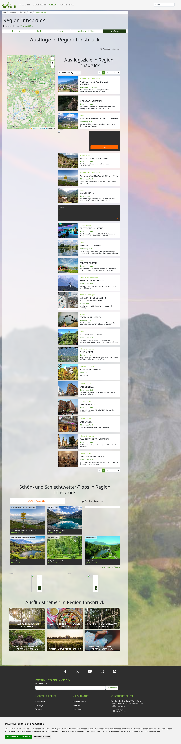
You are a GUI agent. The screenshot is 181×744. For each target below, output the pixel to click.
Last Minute (78, 709)
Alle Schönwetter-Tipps (109, 567)
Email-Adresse (41, 683)
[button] (24, 91)
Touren (63, 5)
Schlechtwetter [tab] (94, 501)
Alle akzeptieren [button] (12, 736)
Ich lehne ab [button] (26, 736)
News (71, 5)
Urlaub (38, 31)
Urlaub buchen (40, 5)
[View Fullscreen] (52, 58)
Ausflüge (53, 5)
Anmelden (113, 687)
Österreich (23, 12)
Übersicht (15, 31)
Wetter (60, 31)
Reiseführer (24, 5)
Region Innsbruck (41, 12)
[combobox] (69, 73)
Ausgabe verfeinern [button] (111, 49)
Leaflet (34, 128)
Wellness (77, 705)
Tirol (30, 12)
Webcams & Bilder (86, 31)
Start (4, 12)
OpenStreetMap (43, 128)
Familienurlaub (79, 701)
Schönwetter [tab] (39, 501)
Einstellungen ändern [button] (42, 736)
